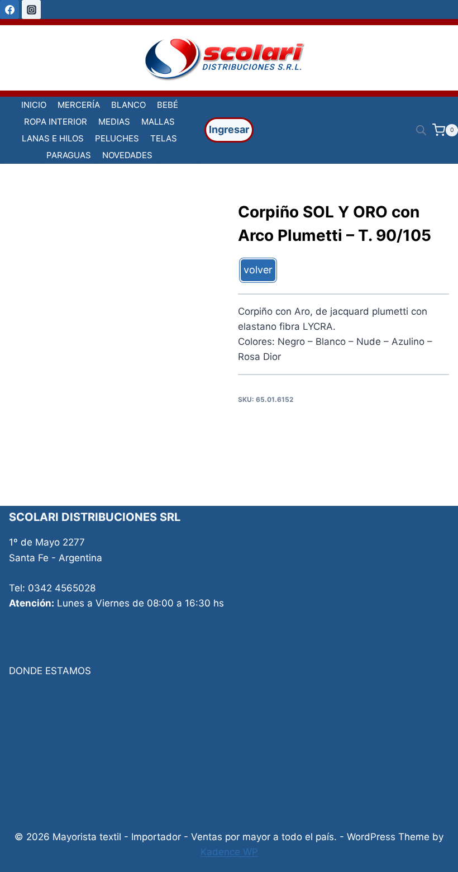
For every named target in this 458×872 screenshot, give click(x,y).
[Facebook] (9, 9)
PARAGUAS (68, 155)
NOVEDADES (127, 155)
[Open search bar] (421, 130)
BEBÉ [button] (167, 104)
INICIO (33, 104)
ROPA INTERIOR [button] (55, 121)
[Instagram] (31, 9)
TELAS (163, 138)
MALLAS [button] (158, 121)
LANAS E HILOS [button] (53, 138)
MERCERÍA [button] (79, 104)
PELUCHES (117, 138)
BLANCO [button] (128, 104)
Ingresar (229, 129)
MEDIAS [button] (114, 121)
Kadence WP (229, 851)
